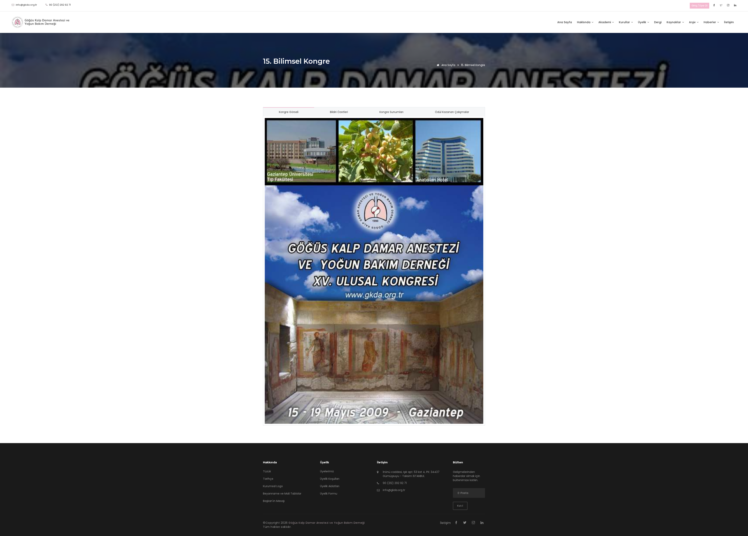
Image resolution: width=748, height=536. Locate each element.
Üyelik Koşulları (329, 479)
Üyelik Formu (328, 493)
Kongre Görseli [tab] (288, 112)
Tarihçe (268, 479)
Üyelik (642, 22)
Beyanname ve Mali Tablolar (282, 493)
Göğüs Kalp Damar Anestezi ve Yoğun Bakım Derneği (326, 523)
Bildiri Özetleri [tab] (339, 112)
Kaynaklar (674, 22)
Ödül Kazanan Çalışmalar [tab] (452, 112)
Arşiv (692, 22)
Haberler (710, 22)
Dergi (658, 22)
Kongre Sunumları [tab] (391, 112)
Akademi (605, 22)
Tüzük (267, 471)
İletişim (729, 22)
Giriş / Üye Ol (699, 5)
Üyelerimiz (327, 471)
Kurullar (625, 22)
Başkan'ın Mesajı (274, 501)
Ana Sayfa (564, 22)
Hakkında (584, 22)
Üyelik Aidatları (329, 486)
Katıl (460, 505)
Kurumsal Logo (273, 486)
